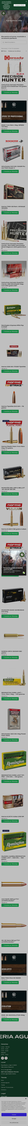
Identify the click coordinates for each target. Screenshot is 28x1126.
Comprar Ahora (19, 5)
